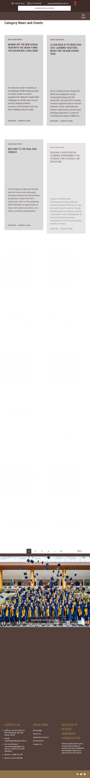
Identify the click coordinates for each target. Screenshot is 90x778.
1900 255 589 (17, 754)
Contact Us (37, 744)
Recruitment (38, 741)
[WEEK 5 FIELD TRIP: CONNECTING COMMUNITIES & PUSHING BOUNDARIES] (23, 377)
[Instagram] (85, 774)
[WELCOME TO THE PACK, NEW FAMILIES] (23, 169)
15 (61, 551)
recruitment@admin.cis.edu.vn (14, 747)
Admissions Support (44, 8)
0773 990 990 (36, 3)
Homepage (37, 730)
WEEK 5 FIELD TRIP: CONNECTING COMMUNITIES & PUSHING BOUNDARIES (22, 355)
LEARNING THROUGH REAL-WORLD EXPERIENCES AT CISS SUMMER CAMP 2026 (22, 466)
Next (79, 551)
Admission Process (41, 737)
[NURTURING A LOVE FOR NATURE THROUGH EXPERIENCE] (66, 491)
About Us (37, 734)
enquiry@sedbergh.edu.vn (58, 3)
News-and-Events (15, 40)
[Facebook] (78, 774)
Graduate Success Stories (45, 619)
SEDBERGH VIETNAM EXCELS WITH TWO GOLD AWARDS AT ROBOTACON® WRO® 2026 (64, 254)
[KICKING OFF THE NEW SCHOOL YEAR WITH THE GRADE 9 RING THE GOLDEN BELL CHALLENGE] (23, 69)
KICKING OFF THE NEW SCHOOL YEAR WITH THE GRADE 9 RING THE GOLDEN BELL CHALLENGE (23, 47)
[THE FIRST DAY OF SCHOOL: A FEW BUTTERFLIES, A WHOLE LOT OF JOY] (23, 276)
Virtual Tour (20, 3)
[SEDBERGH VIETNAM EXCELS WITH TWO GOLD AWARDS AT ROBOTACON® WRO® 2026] (66, 276)
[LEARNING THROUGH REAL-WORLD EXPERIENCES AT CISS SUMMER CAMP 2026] (23, 488)
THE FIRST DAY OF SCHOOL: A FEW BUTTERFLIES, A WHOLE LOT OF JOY (22, 254)
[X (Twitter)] (81, 774)
